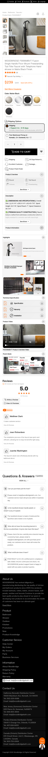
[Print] (37, 13)
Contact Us (8, 688)
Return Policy (8, 673)
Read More (6, 605)
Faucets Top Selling (13, 76)
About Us (7, 579)
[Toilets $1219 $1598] (41, 372)
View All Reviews (12, 403)
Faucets (19, 12)
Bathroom (11, 12)
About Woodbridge (10, 666)
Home (4, 12)
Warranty (6, 676)
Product (6, 610)
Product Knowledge (11, 634)
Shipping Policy (9, 669)
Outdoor (6, 621)
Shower (5, 617)
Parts (4, 654)
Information (8, 662)
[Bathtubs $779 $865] (27, 370)
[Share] (43, 13)
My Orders (7, 647)
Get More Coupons (13, 89)
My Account (7, 650)
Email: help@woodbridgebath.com (19, 680)
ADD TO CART (23, 151)
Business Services (10, 657)
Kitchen (5, 624)
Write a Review (12, 400)
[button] (24, 489)
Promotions (7, 627)
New (4, 631)
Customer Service (12, 640)
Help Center (7, 644)
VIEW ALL (23, 481)
